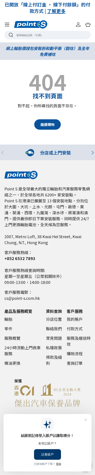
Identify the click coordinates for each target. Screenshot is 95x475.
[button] (88, 24)
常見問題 (54, 338)
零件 (8, 328)
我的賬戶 (75, 319)
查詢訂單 (75, 363)
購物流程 (75, 353)
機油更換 (12, 363)
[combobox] (47, 35)
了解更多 (69, 11)
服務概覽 (12, 338)
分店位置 (54, 319)
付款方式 (75, 328)
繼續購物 (47, 124)
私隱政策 (54, 347)
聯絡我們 (54, 328)
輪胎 (8, 319)
